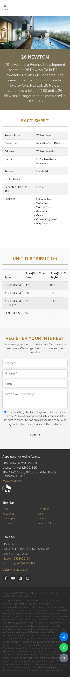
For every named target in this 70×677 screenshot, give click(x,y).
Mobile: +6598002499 (16, 559)
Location (7, 523)
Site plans (43, 509)
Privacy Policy (45, 523)
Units (40, 514)
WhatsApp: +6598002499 (18, 563)
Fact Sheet (8, 514)
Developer (8, 518)
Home (6, 509)
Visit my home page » (15, 570)
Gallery (41, 518)
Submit (35, 434)
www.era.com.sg (12, 481)
